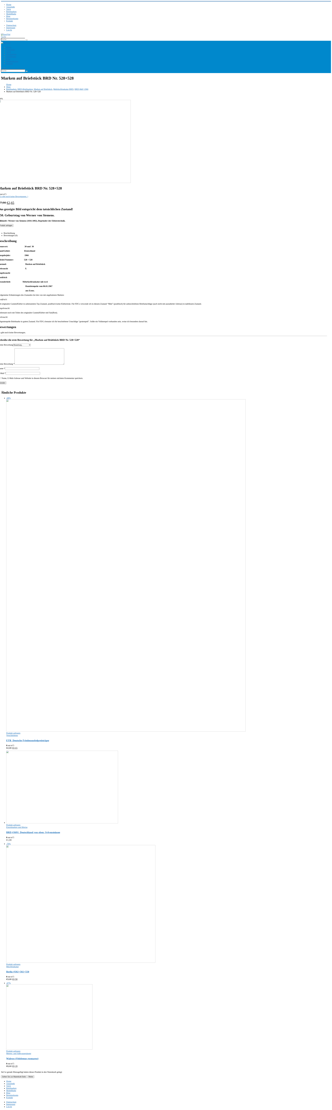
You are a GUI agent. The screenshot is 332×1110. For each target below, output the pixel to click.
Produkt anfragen (13, 733)
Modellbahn (11, 14)
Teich (8, 9)
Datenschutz (11, 25)
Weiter (30, 1077)
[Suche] (27, 71)
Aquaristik (10, 7)
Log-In (9, 30)
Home (8, 5)
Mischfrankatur (12, 967)
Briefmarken (11, 12)
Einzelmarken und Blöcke (16, 827)
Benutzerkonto (12, 19)
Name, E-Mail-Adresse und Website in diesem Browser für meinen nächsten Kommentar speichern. (42, 378)
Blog (8, 16)
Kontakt (9, 21)
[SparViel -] (5, 34)
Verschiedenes (12, 735)
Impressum (10, 28)
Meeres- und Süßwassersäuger (18, 1053)
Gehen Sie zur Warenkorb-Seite (14, 1077)
